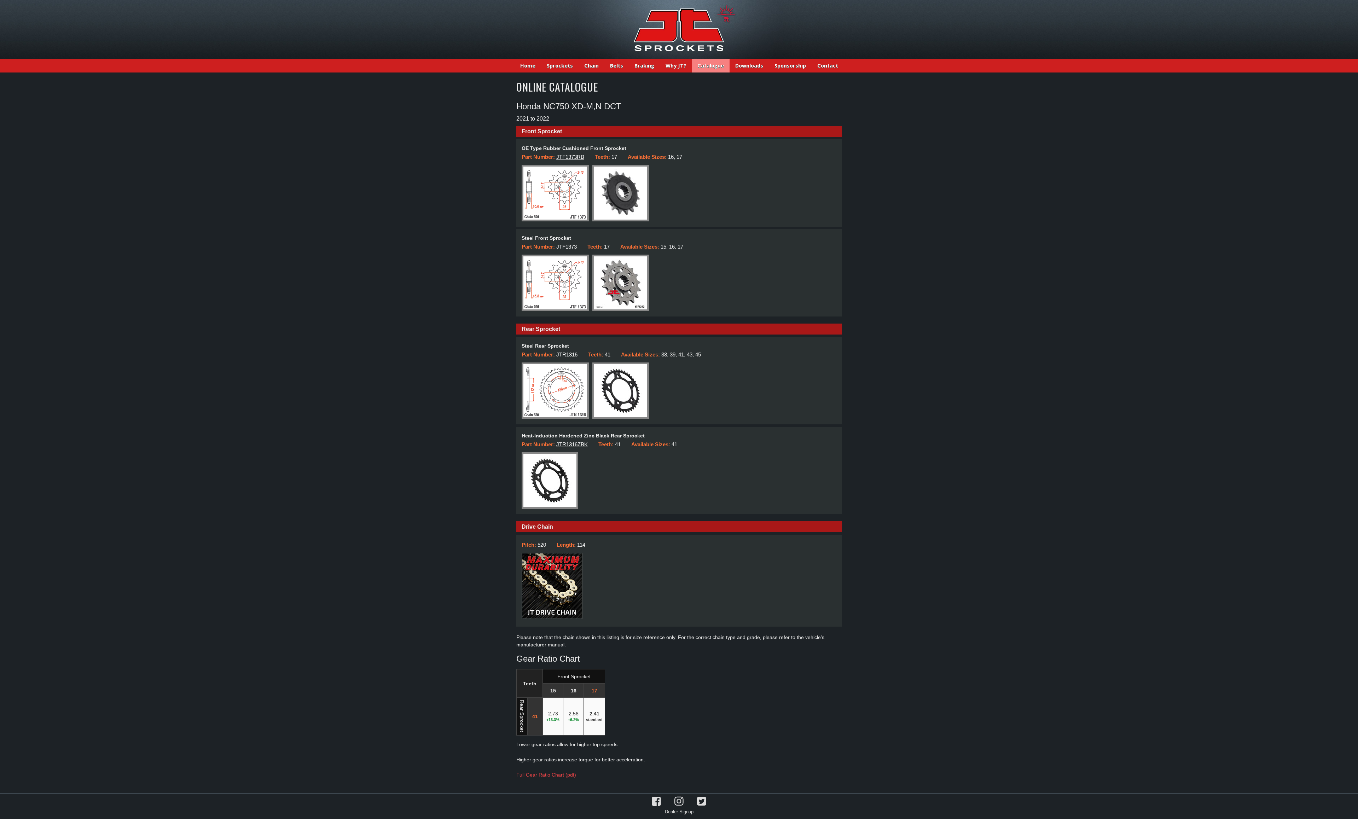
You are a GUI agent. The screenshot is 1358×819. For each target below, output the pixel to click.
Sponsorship (790, 66)
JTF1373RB (570, 157)
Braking (644, 66)
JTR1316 (567, 355)
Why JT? (676, 66)
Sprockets (560, 66)
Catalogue (710, 66)
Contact (827, 66)
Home (527, 66)
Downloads (749, 66)
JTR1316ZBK (572, 444)
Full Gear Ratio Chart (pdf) (546, 775)
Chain (591, 66)
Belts (616, 66)
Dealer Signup (679, 811)
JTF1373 (566, 247)
